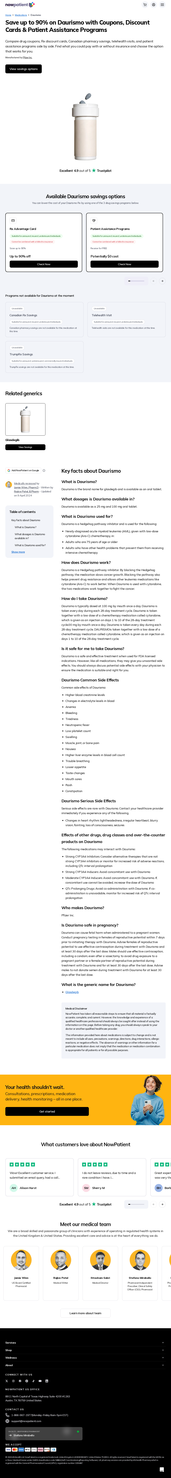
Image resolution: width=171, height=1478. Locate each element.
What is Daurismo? (25, 527)
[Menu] (162, 4)
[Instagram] (13, 1381)
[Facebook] (20, 1381)
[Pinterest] (26, 1381)
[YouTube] (40, 1381)
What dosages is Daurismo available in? (30, 536)
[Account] (153, 4)
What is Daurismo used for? (30, 545)
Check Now (43, 264)
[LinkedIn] (46, 1381)
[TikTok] (33, 1381)
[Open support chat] (162, 1469)
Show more (18, 551)
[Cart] (145, 4)
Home (8, 15)
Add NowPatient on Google (25, 470)
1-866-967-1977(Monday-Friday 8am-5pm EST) (39, 1415)
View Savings (25, 447)
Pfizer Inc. (27, 57)
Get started (47, 1111)
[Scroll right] (162, 281)
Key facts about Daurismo (25, 520)
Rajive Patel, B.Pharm (26, 491)
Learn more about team (85, 1313)
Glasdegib (72, 992)
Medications (21, 15)
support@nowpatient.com (26, 1421)
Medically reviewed (25, 483)
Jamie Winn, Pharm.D (26, 487)
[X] (6, 1381)
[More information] (44, 470)
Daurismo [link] (36, 15)
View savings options (24, 69)
